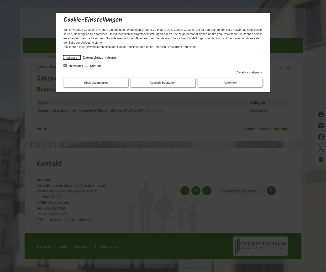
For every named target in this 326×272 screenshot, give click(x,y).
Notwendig (76, 65)
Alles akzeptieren (96, 82)
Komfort (95, 65)
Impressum (71, 57)
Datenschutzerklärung (99, 57)
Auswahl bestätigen (163, 82)
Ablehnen (230, 82)
